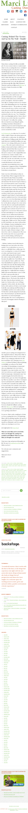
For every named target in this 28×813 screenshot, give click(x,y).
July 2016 (5, 677)
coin (4, 605)
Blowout (14, 470)
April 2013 (5, 745)
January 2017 (6, 675)
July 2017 (5, 664)
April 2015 (5, 703)
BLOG (12, 22)
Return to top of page (14, 806)
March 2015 (6, 705)
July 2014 (5, 718)
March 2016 (6, 684)
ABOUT (12, 19)
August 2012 (6, 758)
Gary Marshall (18, 473)
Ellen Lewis (10, 406)
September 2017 (7, 660)
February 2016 (6, 686)
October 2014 (6, 712)
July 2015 (5, 697)
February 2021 (6, 636)
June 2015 (6, 699)
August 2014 (6, 716)
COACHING (20, 19)
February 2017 (6, 673)
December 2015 (7, 688)
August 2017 (6, 662)
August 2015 (6, 695)
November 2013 (7, 732)
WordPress (12, 810)
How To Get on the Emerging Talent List (11, 624)
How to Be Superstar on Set (9, 507)
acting (8, 463)
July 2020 (5, 649)
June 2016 (6, 679)
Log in (17, 810)
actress (14, 463)
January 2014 (6, 729)
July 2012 (5, 760)
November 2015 (7, 690)
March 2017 (6, 671)
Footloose (6, 473)
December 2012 (7, 751)
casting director (16, 464)
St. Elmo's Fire (4, 467)
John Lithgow (23, 474)
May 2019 (5, 655)
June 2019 (6, 653)
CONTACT (14, 27)
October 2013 (6, 734)
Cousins (3, 145)
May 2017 (5, 668)
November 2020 (7, 642)
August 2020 (6, 647)
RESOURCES (5, 24)
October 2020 (6, 644)
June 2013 (6, 742)
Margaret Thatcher (5, 477)
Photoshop (14, 478)
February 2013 (6, 749)
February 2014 (6, 727)
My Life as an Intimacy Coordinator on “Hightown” (13, 509)
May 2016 (5, 681)
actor (11, 463)
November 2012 (7, 753)
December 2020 (7, 640)
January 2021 (6, 638)
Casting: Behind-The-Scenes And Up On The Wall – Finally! (13, 37)
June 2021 (6, 634)
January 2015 (6, 708)
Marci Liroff (13, 5)
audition (10, 464)
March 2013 (6, 747)
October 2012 (6, 755)
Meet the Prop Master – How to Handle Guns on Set (13, 505)
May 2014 (5, 721)
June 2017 (6, 666)
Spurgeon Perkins (7, 608)
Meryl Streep (19, 477)
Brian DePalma (20, 470)
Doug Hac (15, 428)
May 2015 (5, 701)
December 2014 (7, 710)
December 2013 (7, 731)
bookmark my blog (15, 443)
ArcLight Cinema (4, 464)
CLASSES (5, 22)
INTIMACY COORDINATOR (19, 24)
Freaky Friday (23, 464)
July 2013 (5, 740)
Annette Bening (20, 469)
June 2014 (6, 719)
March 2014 (6, 725)
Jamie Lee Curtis (9, 474)
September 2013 (7, 736)
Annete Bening (20, 463)
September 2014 (7, 714)
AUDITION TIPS (20, 22)
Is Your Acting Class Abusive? (12, 603)
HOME (6, 19)
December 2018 (7, 657)
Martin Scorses (13, 477)
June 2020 (6, 651)
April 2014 (5, 723)
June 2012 (6, 762)
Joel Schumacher (6, 133)
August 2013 (6, 738)
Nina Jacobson (8, 478)
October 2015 (6, 692)
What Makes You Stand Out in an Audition (11, 512)
